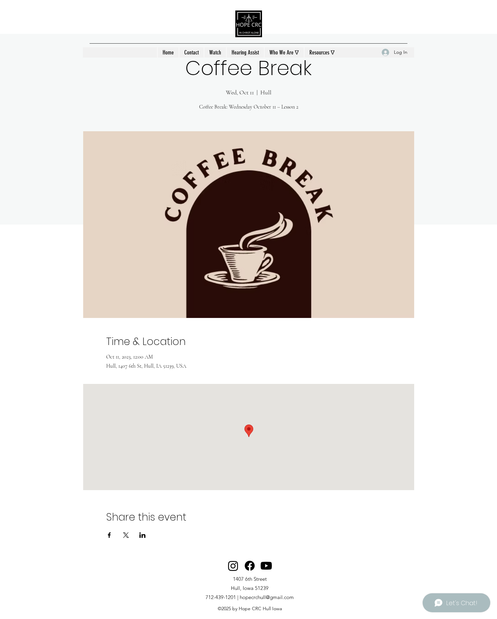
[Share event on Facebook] (109, 535)
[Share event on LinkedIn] (142, 535)
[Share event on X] (126, 535)
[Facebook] (249, 565)
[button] (284, 52)
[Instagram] (233, 565)
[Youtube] (266, 565)
